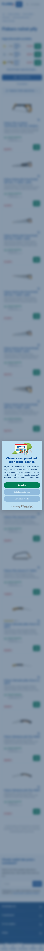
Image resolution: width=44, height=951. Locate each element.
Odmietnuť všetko (22, 499)
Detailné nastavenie (22, 492)
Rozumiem (22, 485)
